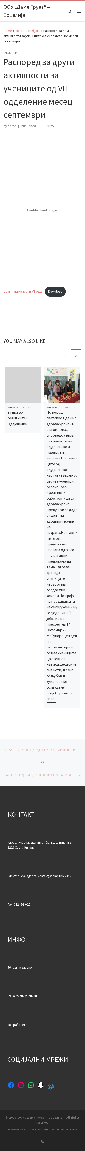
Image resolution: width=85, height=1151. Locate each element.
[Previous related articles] (65, 354)
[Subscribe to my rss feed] (42, 1142)
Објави (35, 31)
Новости (21, 31)
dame (12, 126)
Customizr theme (66, 1129)
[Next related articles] (76, 354)
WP (26, 1129)
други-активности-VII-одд (23, 291)
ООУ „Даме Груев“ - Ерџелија (40, 1118)
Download (55, 291)
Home (8, 31)
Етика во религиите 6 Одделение (18, 418)
